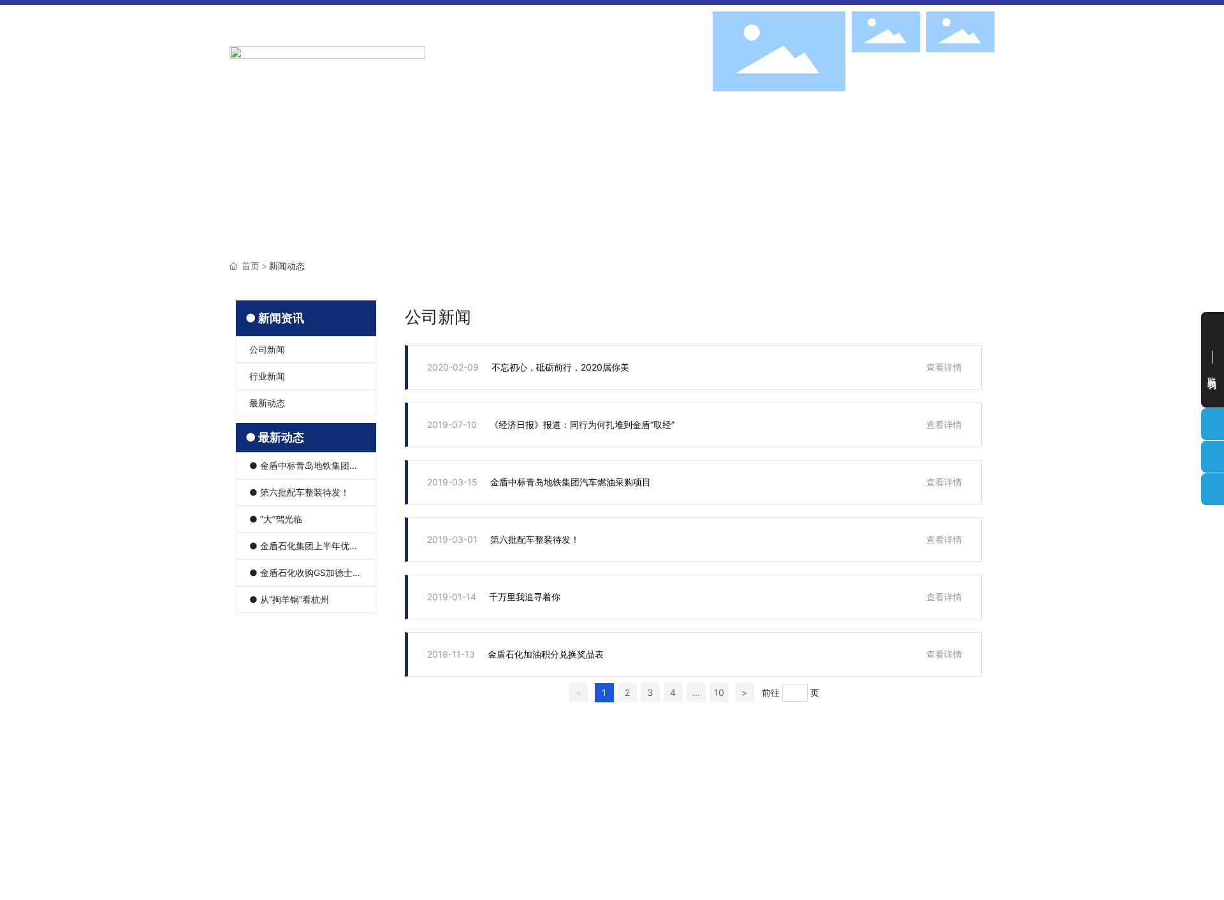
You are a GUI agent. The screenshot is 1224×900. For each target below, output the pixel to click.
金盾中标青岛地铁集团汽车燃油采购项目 (570, 481)
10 (719, 692)
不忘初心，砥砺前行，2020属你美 (560, 367)
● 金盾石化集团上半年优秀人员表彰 (303, 549)
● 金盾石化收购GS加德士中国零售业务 (305, 576)
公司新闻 (267, 349)
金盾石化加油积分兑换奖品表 (546, 654)
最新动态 (267, 402)
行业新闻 (267, 376)
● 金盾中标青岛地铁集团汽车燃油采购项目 (303, 469)
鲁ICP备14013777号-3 (798, 878)
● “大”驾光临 (275, 518)
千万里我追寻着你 (524, 596)
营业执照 (877, 860)
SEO (845, 860)
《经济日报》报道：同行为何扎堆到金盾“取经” (582, 424)
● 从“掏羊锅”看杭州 (289, 599)
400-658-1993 (939, 842)
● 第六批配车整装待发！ (299, 492)
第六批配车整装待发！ (534, 539)
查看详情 (944, 367)
